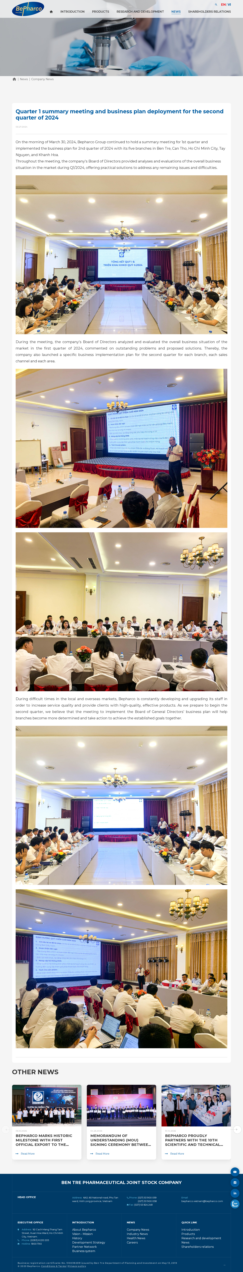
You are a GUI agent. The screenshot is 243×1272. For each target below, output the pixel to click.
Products (100, 11)
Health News (136, 1238)
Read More (28, 1153)
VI (229, 5)
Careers (132, 1242)
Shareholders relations (209, 11)
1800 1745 (36, 1243)
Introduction (72, 11)
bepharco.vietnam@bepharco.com (202, 1201)
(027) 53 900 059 (147, 1197)
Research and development (140, 11)
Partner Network (84, 1246)
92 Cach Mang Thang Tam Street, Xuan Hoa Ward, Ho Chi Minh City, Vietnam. (42, 1233)
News (176, 11)
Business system (83, 1251)
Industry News (137, 1234)
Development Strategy (88, 1242)
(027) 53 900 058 (147, 1201)
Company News (138, 1229)
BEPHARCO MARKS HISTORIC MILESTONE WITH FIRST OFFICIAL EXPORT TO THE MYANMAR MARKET (44, 1142)
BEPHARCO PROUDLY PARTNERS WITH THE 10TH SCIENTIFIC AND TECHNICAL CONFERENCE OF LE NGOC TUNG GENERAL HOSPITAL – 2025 (192, 1147)
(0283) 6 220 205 (39, 1240)
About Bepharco (84, 1229)
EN (223, 5)
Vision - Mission (82, 1234)
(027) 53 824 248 (143, 1204)
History (77, 1238)
